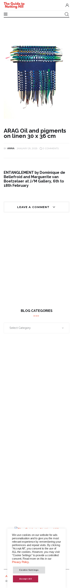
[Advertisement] (36, 263)
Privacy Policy (20, 562)
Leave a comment (34, 207)
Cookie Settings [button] (29, 570)
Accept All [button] (25, 579)
